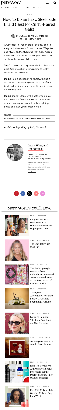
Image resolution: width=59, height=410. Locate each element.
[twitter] (29, 193)
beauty (16, 8)
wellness (37, 8)
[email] (42, 193)
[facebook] (22, 193)
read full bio (32, 172)
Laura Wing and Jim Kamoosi (33, 36)
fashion (5, 8)
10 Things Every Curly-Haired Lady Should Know (27, 119)
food (26, 8)
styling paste (33, 69)
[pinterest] (16, 193)
